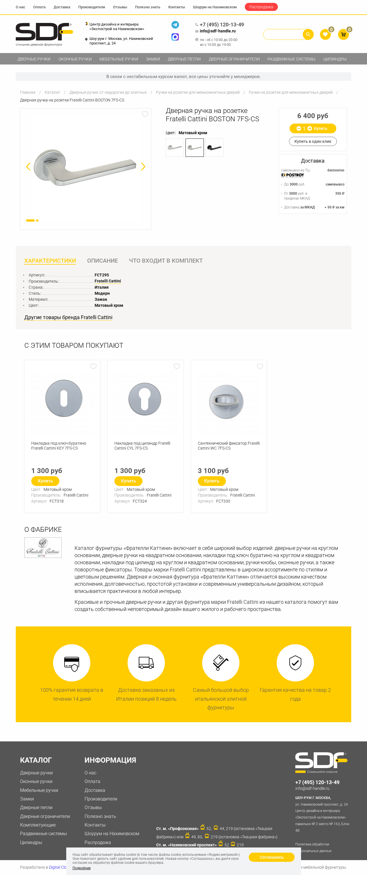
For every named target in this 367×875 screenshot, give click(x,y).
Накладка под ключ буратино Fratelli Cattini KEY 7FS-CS (58, 445)
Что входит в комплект (166, 260)
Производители (91, 7)
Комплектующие (38, 825)
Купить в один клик (312, 141)
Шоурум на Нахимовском (215, 7)
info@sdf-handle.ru (218, 31)
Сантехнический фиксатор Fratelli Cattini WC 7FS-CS (229, 445)
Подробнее (82, 868)
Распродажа (261, 7)
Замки (153, 59)
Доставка (62, 7)
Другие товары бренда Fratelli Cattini (68, 317)
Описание (102, 260)
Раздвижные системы (291, 59)
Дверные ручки (33, 59)
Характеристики (50, 260)
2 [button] (37, 220)
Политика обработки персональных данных (313, 847)
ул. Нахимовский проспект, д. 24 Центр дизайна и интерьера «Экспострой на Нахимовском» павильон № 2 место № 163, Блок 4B (322, 814)
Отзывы (120, 7)
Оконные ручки (75, 59)
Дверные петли (184, 59)
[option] (85, 168)
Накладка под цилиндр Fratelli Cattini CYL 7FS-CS (142, 445)
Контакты (176, 7)
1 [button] (30, 220)
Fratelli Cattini (108, 281)
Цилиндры (335, 59)
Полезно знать (147, 7)
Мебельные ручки (118, 59)
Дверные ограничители (234, 59)
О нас (20, 7)
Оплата (39, 7)
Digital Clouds (61, 867)
